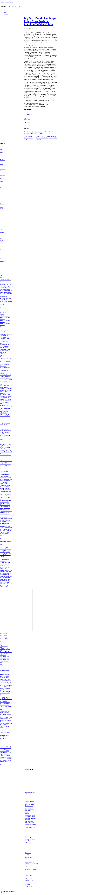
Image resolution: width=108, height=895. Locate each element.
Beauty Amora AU (30, 839)
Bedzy (27, 812)
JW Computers (29, 806)
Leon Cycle (28, 841)
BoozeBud (28, 853)
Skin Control (28, 875)
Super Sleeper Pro (30, 827)
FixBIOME (28, 884)
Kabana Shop (28, 857)
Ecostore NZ (28, 837)
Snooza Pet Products (30, 824)
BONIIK (27, 859)
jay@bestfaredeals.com (36, 132)
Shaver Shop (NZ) (30, 801)
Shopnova (28, 819)
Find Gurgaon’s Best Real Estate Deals (28, 138)
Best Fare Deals (7, 3)
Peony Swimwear (30, 804)
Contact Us (7, 14)
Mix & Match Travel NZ (31, 810)
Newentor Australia (30, 816)
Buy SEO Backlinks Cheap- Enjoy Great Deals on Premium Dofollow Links (40, 21)
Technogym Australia (31, 869)
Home (5, 11)
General (26, 28)
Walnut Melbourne (30, 792)
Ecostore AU (28, 836)
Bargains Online (29, 809)
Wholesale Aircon (30, 815)
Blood (26, 842)
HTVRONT (28, 878)
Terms (5, 12)
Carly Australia (29, 821)
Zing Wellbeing (29, 880)
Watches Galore (29, 862)
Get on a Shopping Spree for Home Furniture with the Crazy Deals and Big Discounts (46, 138)
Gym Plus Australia (30, 818)
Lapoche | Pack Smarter (31, 863)
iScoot (27, 866)
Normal (27, 854)
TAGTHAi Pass (29, 822)
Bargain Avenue (29, 813)
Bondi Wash (28, 886)
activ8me (27, 794)
